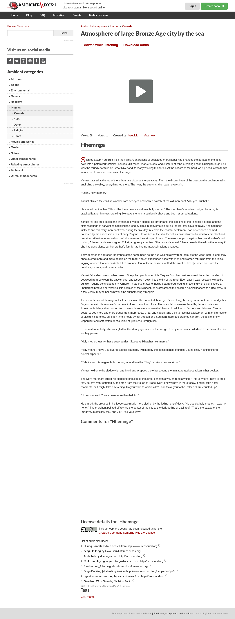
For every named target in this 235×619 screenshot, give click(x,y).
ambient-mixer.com (34, 5)
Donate (77, 15)
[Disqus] (154, 472)
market (91, 596)
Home (15, 15)
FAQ (42, 15)
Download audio (136, 45)
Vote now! (150, 135)
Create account (214, 6)
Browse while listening (100, 45)
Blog (29, 15)
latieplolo (133, 135)
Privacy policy (119, 613)
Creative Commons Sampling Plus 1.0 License (127, 532)
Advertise (59, 15)
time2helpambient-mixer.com (211, 613)
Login (192, 6)
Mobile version (98, 15)
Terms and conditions (140, 613)
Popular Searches (18, 26)
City (83, 596)
